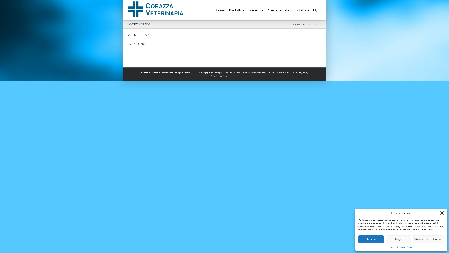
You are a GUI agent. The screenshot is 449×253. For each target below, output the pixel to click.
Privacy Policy (302, 72)
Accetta (371, 239)
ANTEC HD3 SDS (136, 44)
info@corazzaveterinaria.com (261, 72)
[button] (442, 213)
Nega (398, 239)
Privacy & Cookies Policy (401, 247)
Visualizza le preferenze (428, 239)
